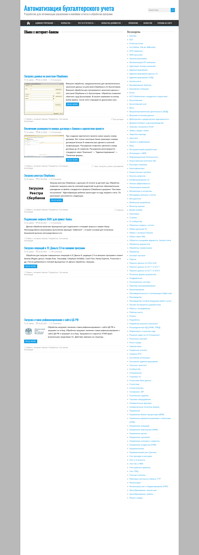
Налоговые (134, 214)
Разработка (65, 23)
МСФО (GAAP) (135, 210)
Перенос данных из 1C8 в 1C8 (142, 263)
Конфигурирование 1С (139, 180)
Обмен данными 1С (138, 229)
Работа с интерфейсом (139, 308)
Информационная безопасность (143, 157)
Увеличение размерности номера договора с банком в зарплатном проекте (64, 128)
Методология (135, 199)
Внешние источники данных (141, 115)
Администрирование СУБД (141, 77)
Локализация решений (139, 187)
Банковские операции (139, 89)
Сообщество (135, 369)
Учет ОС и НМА (136, 464)
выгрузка (102, 166)
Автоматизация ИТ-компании (142, 62)
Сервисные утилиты (138, 350)
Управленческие (136, 448)
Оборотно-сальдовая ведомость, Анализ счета (150, 240)
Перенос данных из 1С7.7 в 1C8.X (144, 271)
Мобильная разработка (139, 202)
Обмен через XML (137, 236)
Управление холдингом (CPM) (142, 445)
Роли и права (135, 342)
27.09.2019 (42, 179)
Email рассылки (136, 43)
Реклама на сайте (164, 23)
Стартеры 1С (135, 377)
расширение (118, 166)
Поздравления (135, 278)
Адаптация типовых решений (142, 66)
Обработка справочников (140, 248)
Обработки (147, 23)
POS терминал (136, 51)
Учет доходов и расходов (140, 456)
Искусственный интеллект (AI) (142, 161)
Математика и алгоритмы (140, 191)
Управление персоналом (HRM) (143, 430)
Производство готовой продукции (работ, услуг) (150, 301)
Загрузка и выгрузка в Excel (141, 127)
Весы (131, 108)
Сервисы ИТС (135, 354)
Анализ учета (135, 81)
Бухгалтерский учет (138, 104)
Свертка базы (135, 346)
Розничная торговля (138, 339)
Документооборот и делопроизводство (146, 123)
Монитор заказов (136, 206)
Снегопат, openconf (137, 365)
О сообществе (135, 221)
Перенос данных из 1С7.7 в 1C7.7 (144, 267)
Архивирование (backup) (140, 85)
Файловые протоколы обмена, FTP (145, 479)
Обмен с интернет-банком (37, 119)
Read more (72, 104)
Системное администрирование (143, 361)
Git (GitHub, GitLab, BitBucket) (142, 47)
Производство (135, 297)
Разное (132, 316)
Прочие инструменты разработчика (145, 305)
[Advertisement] (73, 56)
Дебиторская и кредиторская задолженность (149, 119)
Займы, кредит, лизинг (139, 130)
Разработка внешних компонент (143, 324)
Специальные (135, 373)
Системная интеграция (139, 358)
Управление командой (139, 426)
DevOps (132, 36)
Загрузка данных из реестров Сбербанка (46, 76)
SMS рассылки (135, 55)
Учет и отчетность (86, 23)
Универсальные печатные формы (144, 407)
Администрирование (44, 23)
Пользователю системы (139, 282)
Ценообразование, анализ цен (143, 490)
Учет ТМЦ (133, 471)
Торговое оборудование (140, 399)
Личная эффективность (139, 183)
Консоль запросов (137, 176)
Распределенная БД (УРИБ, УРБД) (144, 327)
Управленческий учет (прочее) (142, 452)
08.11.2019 (42, 132)
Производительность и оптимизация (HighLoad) (150, 293)
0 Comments (56, 80)
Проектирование (136, 289)
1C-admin (30, 80)
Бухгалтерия (118, 119)
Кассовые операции (138, 164)
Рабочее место (136, 312)
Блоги (132, 93)
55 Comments (56, 252)
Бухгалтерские (135, 100)
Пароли (132, 259)
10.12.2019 (42, 80)
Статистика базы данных (140, 380)
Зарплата (133, 138)
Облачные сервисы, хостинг (141, 225)
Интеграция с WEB (137, 153)
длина (109, 166)
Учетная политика (137, 475)
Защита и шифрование (139, 142)
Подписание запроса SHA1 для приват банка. (48, 219)
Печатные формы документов (142, 274)
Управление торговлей (139, 437)
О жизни (133, 218)
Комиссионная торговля (140, 172)
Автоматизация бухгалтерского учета (69, 8)
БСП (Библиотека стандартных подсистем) (148, 96)
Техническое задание (139, 395)
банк (96, 166)
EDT (131, 40)
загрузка (120, 210)
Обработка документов (111, 23)
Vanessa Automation (138, 58)
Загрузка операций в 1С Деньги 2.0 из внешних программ (54, 248)
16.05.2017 (42, 223)
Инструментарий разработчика (143, 149)
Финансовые (135, 483)
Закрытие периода (137, 134)
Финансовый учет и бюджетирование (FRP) (148, 486)
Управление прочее (138, 433)
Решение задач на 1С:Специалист (144, 335)
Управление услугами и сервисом (144, 441)
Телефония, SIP (136, 392)
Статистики (134, 384)
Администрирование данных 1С (143, 74)
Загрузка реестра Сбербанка (39, 175)
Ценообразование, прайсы (141, 494)
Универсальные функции (140, 403)
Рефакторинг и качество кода (142, 331)
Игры (131, 146)
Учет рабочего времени (139, 467)
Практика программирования (142, 286)
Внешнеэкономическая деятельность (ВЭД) (148, 111)
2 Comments (56, 324)
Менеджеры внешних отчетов (142, 195)
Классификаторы (137, 168)
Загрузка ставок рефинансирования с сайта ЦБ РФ (51, 320)
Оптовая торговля (137, 255)
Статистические (136, 388)
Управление (133, 23)
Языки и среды (136, 498)
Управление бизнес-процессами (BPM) (146, 414)
